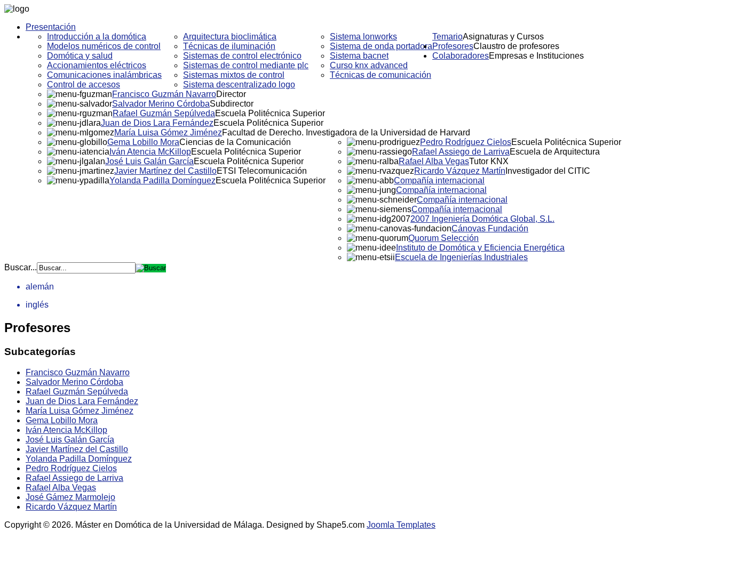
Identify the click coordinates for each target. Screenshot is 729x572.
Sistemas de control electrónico (242, 55)
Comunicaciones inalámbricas (104, 74)
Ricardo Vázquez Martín (459, 170)
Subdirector (231, 103)
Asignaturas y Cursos (503, 36)
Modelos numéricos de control (104, 46)
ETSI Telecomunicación (262, 170)
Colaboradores (460, 55)
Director (231, 94)
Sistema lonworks (363, 36)
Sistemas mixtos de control (233, 74)
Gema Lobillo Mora (143, 142)
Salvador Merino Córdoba (161, 103)
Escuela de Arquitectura (555, 151)
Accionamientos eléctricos (96, 65)
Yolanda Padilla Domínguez (162, 180)
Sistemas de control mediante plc (245, 65)
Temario (447, 36)
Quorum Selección (443, 238)
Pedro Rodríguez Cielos (465, 142)
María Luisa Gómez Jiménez (168, 132)
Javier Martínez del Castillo (165, 170)
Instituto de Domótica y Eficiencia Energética (480, 247)
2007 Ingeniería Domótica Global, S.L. (482, 218)
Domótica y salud (80, 55)
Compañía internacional (439, 180)
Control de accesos (83, 84)
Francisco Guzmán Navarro (164, 94)
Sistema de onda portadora (381, 46)
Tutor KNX (489, 161)
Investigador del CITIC (547, 170)
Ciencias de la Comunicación (235, 142)
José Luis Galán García (149, 161)
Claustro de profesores (516, 46)
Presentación (51, 26)
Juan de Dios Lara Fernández (157, 122)
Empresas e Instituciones (536, 55)
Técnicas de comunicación (380, 74)
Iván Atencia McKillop (150, 151)
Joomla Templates (401, 524)
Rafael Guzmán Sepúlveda (164, 113)
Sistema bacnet (359, 55)
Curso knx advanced (369, 65)
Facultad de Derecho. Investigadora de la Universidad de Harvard (346, 132)
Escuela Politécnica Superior (270, 113)
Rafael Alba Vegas (434, 161)
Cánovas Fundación (489, 228)
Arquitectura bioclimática (229, 36)
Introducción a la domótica (96, 36)
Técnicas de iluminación (229, 46)
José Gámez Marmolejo (70, 497)
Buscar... (20, 267)
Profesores (452, 46)
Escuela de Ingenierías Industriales (461, 257)
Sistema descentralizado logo (239, 84)
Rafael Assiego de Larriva (461, 151)
